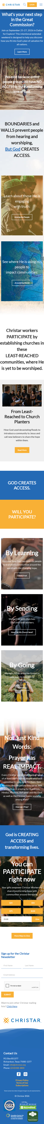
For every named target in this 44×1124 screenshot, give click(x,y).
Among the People (22, 217)
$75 (11, 911)
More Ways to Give (22, 936)
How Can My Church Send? (22, 632)
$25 (11, 903)
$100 (33, 911)
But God (12, 149)
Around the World (22, 283)
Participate (22, 688)
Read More (22, 450)
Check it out (22, 575)
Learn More (22, 52)
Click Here (12, 1006)
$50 (33, 903)
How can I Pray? (22, 807)
